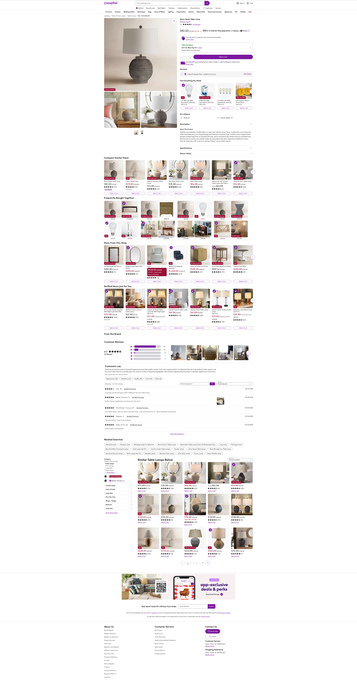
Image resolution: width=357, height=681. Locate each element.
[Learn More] (249, 31)
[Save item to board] (174, 21)
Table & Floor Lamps (118, 16)
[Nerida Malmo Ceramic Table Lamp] (172, 496)
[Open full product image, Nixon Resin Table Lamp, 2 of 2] (142, 132)
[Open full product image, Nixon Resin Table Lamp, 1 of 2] (136, 132)
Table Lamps (131, 16)
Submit (211, 598)
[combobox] (170, 3)
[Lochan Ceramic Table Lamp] (218, 496)
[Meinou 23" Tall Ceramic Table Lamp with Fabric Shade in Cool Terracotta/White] (221, 170)
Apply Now (189, 64)
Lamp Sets (108, 460)
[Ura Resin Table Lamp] (178, 170)
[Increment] (190, 57)
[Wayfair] (111, 3)
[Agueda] (242, 530)
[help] (352, 676)
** (219, 62)
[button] (140, 54)
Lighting (107, 16)
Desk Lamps (109, 462)
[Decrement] (182, 57)
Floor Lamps (109, 458)
